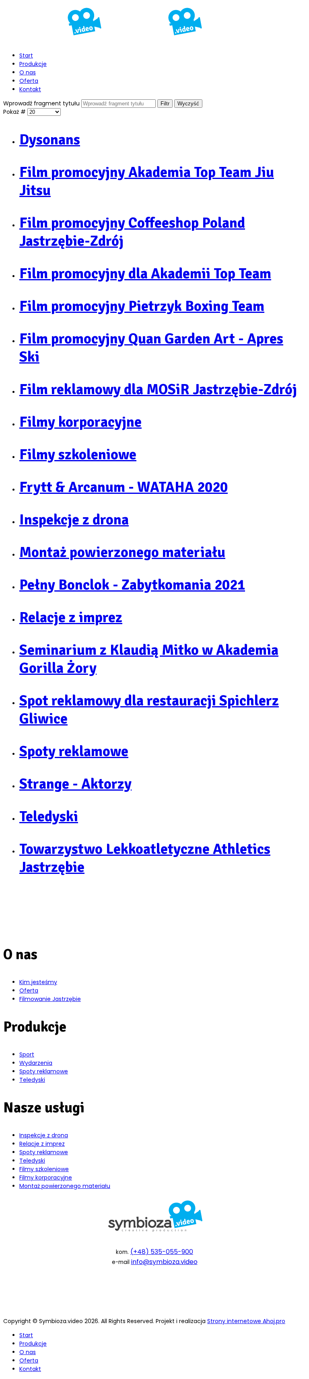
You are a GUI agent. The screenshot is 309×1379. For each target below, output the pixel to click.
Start (26, 55)
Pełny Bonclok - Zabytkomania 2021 (132, 585)
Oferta (28, 81)
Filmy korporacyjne (80, 422)
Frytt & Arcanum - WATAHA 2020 (123, 487)
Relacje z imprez (70, 617)
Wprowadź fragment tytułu (42, 103)
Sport (26, 1054)
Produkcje (33, 64)
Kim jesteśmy (38, 982)
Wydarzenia (35, 1063)
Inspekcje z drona (74, 520)
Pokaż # (15, 112)
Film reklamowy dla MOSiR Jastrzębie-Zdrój (158, 389)
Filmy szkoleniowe (77, 455)
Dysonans (49, 140)
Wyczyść (188, 104)
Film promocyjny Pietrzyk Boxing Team (141, 306)
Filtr (165, 104)
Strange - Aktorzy (75, 784)
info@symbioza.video (164, 1261)
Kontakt (30, 89)
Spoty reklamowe (73, 751)
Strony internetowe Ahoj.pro (246, 1321)
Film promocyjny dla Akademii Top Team (145, 274)
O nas (27, 72)
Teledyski (48, 817)
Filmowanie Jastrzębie (50, 999)
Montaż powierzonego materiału (122, 552)
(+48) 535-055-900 (161, 1251)
